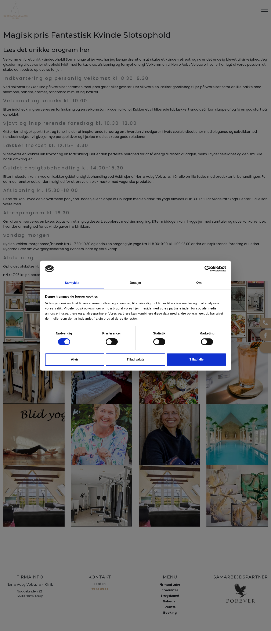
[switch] (112, 341)
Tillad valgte (135, 359)
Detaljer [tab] (135, 282)
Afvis (75, 359)
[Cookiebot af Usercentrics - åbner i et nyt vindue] (207, 268)
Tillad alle (196, 359)
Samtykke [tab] (72, 282)
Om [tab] (199, 282)
